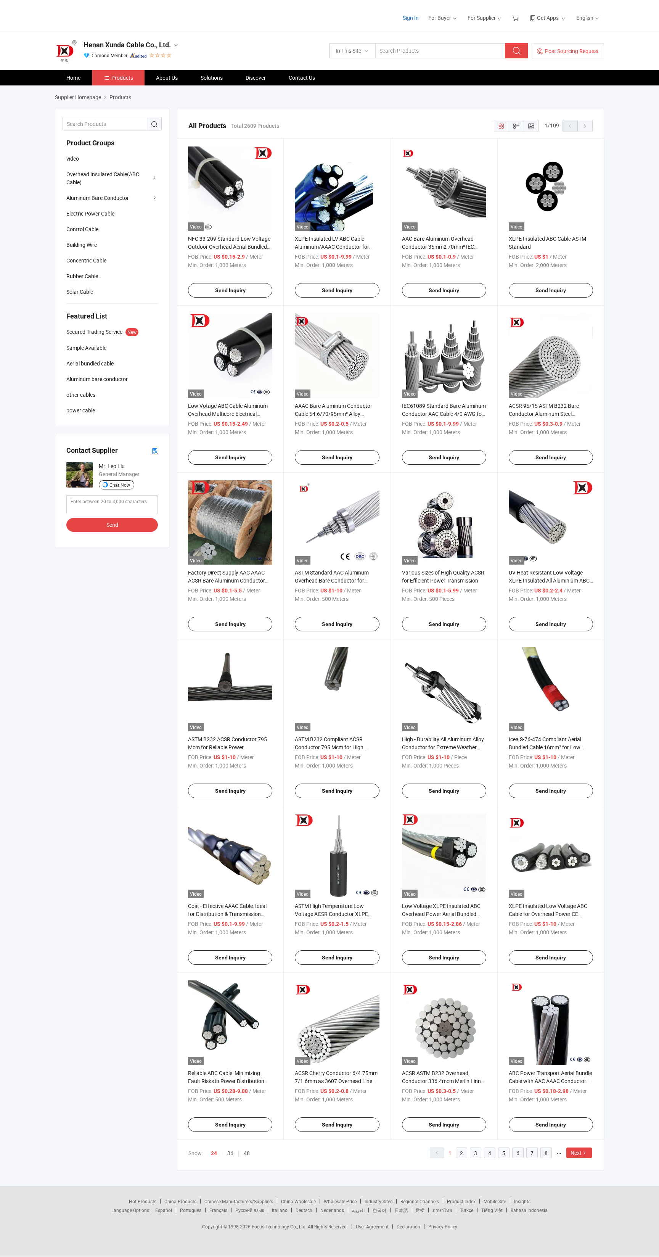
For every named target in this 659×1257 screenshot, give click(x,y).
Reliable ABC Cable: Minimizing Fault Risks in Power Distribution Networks (226, 1081)
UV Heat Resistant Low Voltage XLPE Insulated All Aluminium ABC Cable (549, 580)
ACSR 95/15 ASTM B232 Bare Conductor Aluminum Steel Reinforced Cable (544, 413)
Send (112, 524)
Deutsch (304, 1210)
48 (247, 1153)
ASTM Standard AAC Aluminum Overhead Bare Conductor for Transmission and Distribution (332, 580)
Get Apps (548, 17)
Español (163, 1210)
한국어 (379, 1210)
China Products (180, 1201)
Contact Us (302, 77)
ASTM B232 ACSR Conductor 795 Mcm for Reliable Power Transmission (227, 747)
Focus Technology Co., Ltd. (280, 1226)
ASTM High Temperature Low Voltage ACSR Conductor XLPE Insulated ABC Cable (331, 913)
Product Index (461, 1201)
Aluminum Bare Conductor (97, 197)
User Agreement (372, 1226)
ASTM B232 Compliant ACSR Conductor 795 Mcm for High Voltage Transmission (329, 747)
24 (214, 1153)
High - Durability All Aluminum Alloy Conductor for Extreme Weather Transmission (443, 747)
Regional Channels (419, 1201)
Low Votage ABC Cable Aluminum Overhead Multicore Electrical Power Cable (228, 413)
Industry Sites (378, 1201)
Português (190, 1210)
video (72, 158)
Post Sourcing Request (572, 51)
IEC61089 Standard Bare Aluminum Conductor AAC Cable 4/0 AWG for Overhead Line (444, 413)
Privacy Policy (442, 1226)
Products (122, 77)
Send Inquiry (230, 290)
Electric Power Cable (90, 213)
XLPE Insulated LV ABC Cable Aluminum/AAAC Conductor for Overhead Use (332, 246)
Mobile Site (495, 1201)
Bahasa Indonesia (529, 1210)
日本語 (401, 1210)
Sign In (411, 17)
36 (230, 1153)
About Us (167, 77)
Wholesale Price (340, 1201)
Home (73, 77)
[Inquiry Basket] (516, 17)
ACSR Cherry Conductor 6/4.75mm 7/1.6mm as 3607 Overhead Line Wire (336, 1081)
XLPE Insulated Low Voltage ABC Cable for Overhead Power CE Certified (548, 913)
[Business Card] (155, 451)
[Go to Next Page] (585, 126)
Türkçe (466, 1210)
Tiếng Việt (492, 1210)
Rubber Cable (82, 276)
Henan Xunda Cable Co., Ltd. (127, 45)
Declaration (408, 1226)
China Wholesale (298, 1201)
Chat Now (119, 485)
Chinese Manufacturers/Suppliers (238, 1201)
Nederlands (332, 1210)
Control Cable (82, 229)
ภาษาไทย (442, 1210)
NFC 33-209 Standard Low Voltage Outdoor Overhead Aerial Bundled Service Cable (229, 246)
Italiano (280, 1210)
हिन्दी (420, 1210)
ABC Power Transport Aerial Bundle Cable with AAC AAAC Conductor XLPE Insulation (550, 1081)
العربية (358, 1210)
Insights (522, 1201)
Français (218, 1210)
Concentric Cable (86, 260)
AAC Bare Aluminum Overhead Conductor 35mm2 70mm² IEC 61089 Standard (438, 246)
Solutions (212, 77)
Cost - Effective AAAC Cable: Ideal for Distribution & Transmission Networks (227, 913)
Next (576, 1152)
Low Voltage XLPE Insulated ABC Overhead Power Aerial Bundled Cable (441, 913)
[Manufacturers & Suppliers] (104, 15)
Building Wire (81, 244)
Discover (256, 77)
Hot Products (142, 1201)
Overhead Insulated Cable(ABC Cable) (102, 178)
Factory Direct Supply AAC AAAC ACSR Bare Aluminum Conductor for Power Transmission (226, 580)
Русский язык (249, 1210)
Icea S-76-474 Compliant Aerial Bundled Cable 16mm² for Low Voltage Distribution (545, 747)
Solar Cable (79, 291)
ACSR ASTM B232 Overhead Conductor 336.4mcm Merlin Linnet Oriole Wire (443, 1081)
